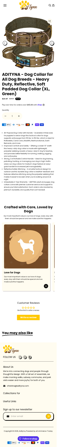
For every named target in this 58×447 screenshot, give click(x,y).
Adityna (22, 431)
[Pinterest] (29, 357)
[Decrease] (5, 116)
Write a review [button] (28, 317)
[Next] (52, 43)
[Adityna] (28, 5)
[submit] (48, 416)
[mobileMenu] (5, 5)
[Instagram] (24, 357)
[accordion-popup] (46, 288)
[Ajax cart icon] (53, 5)
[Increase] (19, 116)
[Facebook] (20, 357)
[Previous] (5, 43)
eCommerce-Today (44, 431)
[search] (50, 5)
